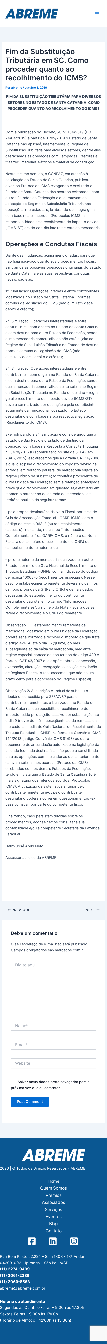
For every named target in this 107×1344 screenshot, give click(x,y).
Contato (54, 1230)
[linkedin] (54, 1241)
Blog (53, 1223)
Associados (53, 1202)
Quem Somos (53, 1188)
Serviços (53, 1209)
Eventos (54, 1216)
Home (53, 1181)
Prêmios (54, 1195)
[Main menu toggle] (97, 13)
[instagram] (75, 1241)
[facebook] (32, 1241)
